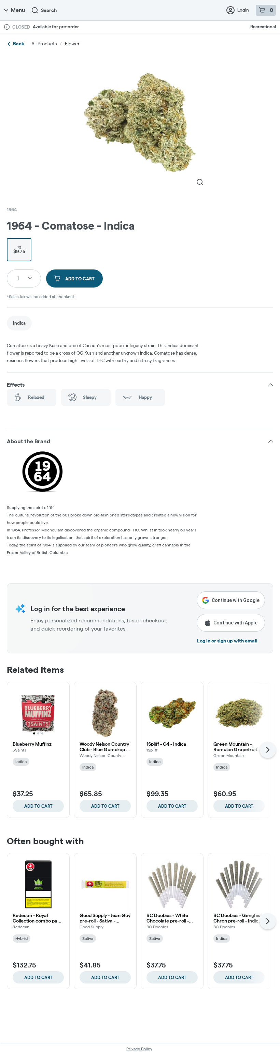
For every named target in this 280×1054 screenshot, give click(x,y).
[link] (19, 323)
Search (49, 10)
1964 (12, 209)
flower (72, 43)
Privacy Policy (139, 1049)
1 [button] (18, 278)
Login (243, 9)
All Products (44, 43)
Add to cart (38, 806)
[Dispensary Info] (7, 27)
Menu (18, 10)
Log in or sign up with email (227, 641)
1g (19, 249)
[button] (140, 385)
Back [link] (18, 43)
